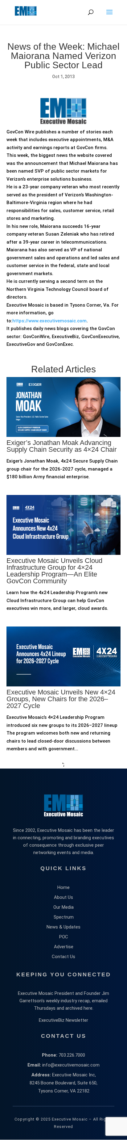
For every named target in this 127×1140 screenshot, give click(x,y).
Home (63, 887)
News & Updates (63, 927)
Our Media (63, 907)
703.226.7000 (72, 1055)
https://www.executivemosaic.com (49, 321)
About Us (63, 897)
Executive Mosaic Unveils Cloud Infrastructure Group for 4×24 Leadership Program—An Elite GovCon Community (54, 571)
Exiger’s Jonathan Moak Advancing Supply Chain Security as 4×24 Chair (61, 446)
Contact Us (63, 956)
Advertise (63, 946)
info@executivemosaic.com (71, 1065)
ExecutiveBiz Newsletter (63, 1020)
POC (63, 937)
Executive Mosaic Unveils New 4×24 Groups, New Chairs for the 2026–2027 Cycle (60, 699)
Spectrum (64, 917)
